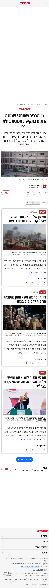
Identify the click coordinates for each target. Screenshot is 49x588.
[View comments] (6, 192)
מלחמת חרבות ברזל (23, 470)
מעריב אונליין (34, 185)
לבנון (46, 470)
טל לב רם (42, 278)
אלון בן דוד (41, 445)
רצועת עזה (37, 470)
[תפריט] (47, 3)
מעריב (46, 104)
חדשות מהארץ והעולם (33, 104)
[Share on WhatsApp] (28, 193)
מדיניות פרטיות (31, 584)
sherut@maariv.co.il (30, 566)
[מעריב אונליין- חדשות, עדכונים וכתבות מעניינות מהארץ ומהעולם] (24, 3)
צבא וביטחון (18, 104)
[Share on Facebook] (40, 193)
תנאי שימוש (43, 584)
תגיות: (45, 468)
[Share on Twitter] (34, 193)
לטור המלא (34, 272)
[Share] (46, 193)
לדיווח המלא (23, 352)
